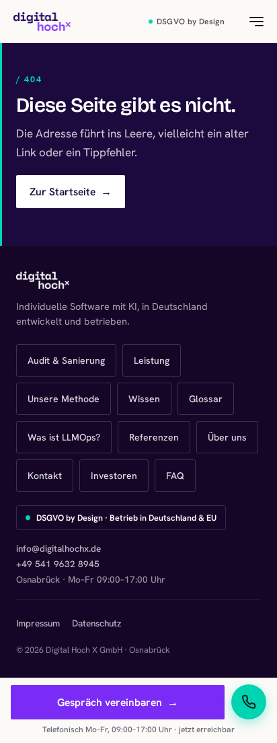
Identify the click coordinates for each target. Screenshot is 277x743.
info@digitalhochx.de (58, 548)
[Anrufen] (248, 701)
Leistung (151, 360)
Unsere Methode (64, 399)
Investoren (114, 476)
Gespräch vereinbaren (117, 702)
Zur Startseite (71, 192)
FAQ (175, 476)
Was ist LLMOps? (64, 437)
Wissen (144, 399)
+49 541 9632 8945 (58, 564)
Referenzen (154, 437)
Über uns (227, 437)
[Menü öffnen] (249, 21)
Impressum (38, 623)
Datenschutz (96, 623)
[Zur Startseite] (42, 21)
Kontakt (45, 476)
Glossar (206, 399)
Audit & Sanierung (66, 360)
